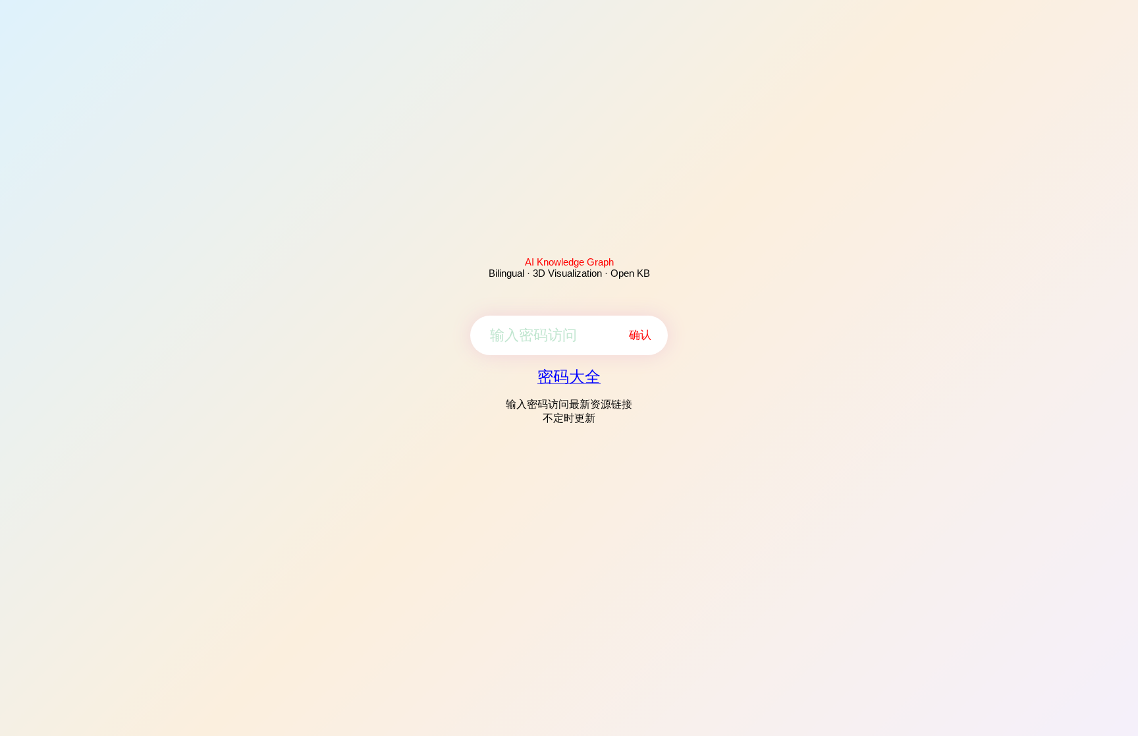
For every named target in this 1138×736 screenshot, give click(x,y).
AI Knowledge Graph (569, 262)
